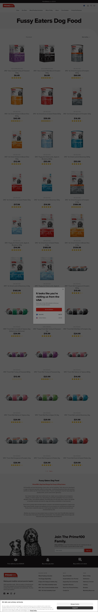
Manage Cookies (75, 604)
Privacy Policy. (33, 610)
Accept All (75, 607)
